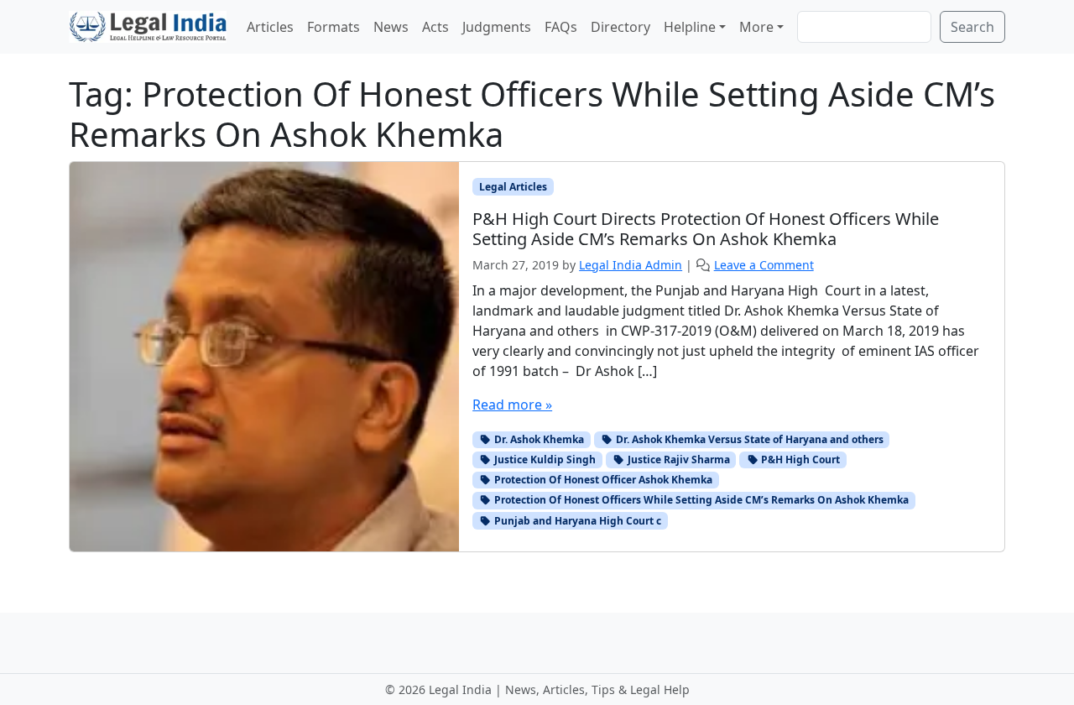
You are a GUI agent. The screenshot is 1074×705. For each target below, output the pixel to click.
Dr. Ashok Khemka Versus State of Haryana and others (748, 439)
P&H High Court (799, 459)
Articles (270, 27)
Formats (333, 27)
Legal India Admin (630, 265)
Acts (435, 27)
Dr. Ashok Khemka (538, 439)
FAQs (561, 27)
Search (972, 27)
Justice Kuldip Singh (544, 459)
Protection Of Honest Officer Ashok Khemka (602, 480)
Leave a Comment (764, 265)
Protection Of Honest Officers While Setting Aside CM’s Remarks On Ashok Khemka (700, 500)
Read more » (512, 404)
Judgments (496, 27)
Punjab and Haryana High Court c (576, 521)
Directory (620, 27)
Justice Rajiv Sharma (677, 459)
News (391, 27)
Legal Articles (513, 187)
